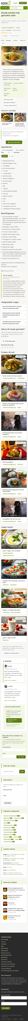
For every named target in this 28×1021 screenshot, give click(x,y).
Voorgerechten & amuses (8, 555)
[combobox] (16, 7)
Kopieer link (23, 40)
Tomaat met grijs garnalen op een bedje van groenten (13, 404)
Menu (6, 8)
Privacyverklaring (6, 968)
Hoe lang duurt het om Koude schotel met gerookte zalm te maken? (11, 315)
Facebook (21, 1019)
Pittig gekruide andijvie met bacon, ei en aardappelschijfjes (16, 909)
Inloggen (15, 3)
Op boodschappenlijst (7, 150)
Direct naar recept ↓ (9, 99)
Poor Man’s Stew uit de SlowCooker (14, 916)
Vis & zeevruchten (9, 827)
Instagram (15, 1019)
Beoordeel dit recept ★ (9, 102)
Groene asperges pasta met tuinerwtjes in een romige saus (16, 889)
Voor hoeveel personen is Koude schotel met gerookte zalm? (11, 307)
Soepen (7, 823)
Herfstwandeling (7, 462)
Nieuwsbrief (4, 950)
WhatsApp (8, 40)
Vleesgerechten (19, 818)
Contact (3, 942)
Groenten (17, 837)
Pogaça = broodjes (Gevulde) (11, 610)
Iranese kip (11, 903)
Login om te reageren (10, 680)
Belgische (15, 90)
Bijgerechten (6, 584)
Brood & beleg (13, 584)
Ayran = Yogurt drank (9, 638)
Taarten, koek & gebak (16, 612)
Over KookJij (4, 939)
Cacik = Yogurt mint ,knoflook (11, 551)
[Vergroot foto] (3, 63)
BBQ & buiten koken (9, 834)
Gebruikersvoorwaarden (8, 964)
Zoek (22, 771)
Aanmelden (21, 757)
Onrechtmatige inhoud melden (10, 970)
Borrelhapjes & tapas (9, 830)
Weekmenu (4, 957)
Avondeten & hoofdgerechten (8, 27)
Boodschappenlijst (6, 955)
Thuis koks (4, 959)
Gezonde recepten (9, 841)
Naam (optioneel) (6, 747)
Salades (18, 27)
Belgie (5, 95)
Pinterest (15, 40)
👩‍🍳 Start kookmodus (14, 142)
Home (8, 21)
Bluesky (9, 1019)
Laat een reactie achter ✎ (10, 105)
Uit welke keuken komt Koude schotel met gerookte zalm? (11, 322)
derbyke (9, 30)
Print (3, 43)
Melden (9, 677)
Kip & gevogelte (21, 378)
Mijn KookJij (4, 948)
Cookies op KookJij (6, 962)
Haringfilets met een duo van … (11, 519)
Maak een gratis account (12, 720)
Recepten (13, 21)
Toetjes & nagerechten (8, 553)
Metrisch (4, 156)
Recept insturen (5, 953)
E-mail (3, 753)
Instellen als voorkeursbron (11, 653)
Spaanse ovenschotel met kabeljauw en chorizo (15, 896)
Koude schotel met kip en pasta (12, 376)
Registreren (23, 3)
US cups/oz (12, 156)
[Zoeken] (25, 7)
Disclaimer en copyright (8, 966)
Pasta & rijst (20, 464)
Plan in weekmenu (20, 150)
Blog (2, 946)
